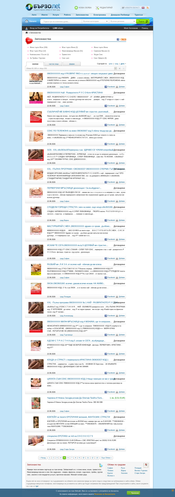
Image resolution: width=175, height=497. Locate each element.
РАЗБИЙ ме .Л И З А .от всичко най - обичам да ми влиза (74, 264)
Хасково (124, 473)
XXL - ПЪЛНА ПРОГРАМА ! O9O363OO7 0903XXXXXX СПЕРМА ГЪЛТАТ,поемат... (86, 169)
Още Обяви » (106, 458)
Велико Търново (141, 471)
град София (64, 87)
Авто (34, 15)
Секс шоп (65, 58)
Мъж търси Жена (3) (70, 47)
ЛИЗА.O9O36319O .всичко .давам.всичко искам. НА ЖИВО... (76, 283)
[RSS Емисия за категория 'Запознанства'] (122, 39)
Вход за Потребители (39, 28)
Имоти (45, 15)
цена (110, 64)
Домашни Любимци (120, 15)
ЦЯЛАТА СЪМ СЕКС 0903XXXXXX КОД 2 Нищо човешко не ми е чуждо (81, 379)
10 (83, 458)
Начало (32, 21)
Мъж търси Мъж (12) (38, 51)
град (116, 64)
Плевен (110, 471)
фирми (72, 64)
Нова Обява (84, 8)
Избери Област (132, 8)
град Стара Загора (67, 449)
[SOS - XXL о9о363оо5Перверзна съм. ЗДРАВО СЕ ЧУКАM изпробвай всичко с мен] (36, 160)
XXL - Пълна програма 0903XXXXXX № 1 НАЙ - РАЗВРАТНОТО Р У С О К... (83, 302)
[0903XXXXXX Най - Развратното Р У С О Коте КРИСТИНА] (36, 103)
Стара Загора (140, 473)
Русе (123, 468)
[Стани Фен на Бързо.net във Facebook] (117, 39)
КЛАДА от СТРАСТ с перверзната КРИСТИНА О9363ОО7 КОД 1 (77, 360)
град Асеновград (66, 316)
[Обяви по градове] (146, 467)
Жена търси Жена (101, 47)
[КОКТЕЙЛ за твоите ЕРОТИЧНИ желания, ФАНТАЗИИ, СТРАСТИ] (36, 427)
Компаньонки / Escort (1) (39, 54)
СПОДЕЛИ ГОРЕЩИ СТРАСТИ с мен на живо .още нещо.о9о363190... (80, 207)
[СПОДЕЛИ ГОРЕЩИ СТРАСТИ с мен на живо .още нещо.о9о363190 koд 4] (36, 217)
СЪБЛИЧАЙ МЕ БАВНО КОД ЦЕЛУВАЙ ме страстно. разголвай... (78, 112)
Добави (122, 87)
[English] (143, 8)
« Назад (43, 458)
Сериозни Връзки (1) (102, 51)
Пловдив (138, 468)
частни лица (53, 64)
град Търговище (66, 335)
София (110, 468)
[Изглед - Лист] (123, 69)
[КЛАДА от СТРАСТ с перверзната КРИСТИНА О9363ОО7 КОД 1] (36, 368)
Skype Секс (98, 54)
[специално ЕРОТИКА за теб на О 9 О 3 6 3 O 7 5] (36, 445)
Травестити (66, 54)
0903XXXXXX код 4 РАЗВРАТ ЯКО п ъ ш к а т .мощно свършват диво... (80, 73)
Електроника (100, 15)
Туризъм (139, 15)
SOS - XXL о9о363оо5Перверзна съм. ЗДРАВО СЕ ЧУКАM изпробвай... (81, 150)
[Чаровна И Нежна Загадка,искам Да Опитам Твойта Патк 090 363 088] (36, 408)
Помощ (145, 28)
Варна (123, 471)
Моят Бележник (131, 28)
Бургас (110, 473)
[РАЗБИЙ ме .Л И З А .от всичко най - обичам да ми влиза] (36, 275)
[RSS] (148, 8)
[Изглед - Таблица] (115, 69)
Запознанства (82, 15)
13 (97, 458)
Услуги (56, 15)
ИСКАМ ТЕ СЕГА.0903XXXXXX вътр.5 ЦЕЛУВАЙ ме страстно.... (77, 245)
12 (92, 458)
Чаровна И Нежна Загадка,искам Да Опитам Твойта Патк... (75, 398)
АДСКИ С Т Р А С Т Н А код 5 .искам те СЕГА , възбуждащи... (76, 341)
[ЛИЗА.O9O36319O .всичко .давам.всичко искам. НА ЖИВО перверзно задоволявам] (36, 294)
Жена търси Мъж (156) (38, 47)
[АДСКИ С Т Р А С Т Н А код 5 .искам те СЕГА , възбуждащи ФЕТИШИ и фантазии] (36, 351)
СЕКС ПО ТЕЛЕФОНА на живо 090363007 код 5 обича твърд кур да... (80, 131)
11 (88, 458)
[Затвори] (173, 491)
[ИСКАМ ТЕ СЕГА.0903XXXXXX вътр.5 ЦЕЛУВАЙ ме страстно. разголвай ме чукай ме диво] (36, 256)
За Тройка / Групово (37, 58)
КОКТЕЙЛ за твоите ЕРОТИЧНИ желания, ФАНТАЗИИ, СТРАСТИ (78, 417)
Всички (110, 476)
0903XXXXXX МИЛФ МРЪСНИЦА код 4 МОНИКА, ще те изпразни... (79, 322)
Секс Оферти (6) (100, 58)
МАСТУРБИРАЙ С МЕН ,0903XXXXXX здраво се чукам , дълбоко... (79, 226)
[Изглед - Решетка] (119, 69)
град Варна (64, 220)
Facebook (111, 87)
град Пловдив (65, 297)
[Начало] (26, 21)
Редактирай (105, 8)
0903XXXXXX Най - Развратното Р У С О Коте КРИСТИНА (75, 93)
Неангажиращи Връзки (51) (72, 51)
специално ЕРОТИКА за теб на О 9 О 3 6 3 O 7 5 (70, 436)
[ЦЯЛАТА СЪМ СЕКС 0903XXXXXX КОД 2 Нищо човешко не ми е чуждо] (36, 389)
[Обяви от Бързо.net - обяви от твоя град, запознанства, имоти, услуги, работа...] (42, 11)
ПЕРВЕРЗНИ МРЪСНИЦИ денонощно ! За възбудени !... (74, 188)
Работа (67, 15)
